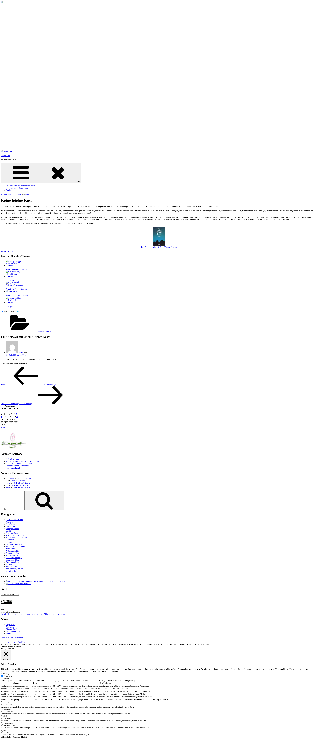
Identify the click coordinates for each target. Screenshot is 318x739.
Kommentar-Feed (13, 631)
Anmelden (10, 627)
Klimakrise (10, 540)
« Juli (3, 427)
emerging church (12, 529)
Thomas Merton (7, 251)
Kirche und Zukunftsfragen (16, 537)
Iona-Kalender (25, 584)
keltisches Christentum (15, 535)
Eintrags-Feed (11, 629)
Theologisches (11, 567)
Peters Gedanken (45, 331)
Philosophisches (12, 555)
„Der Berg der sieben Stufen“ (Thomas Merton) (159, 247)
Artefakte (9, 522)
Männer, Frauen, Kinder (15, 546)
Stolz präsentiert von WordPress (13, 642)
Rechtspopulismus (13, 562)
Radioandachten (12, 560)
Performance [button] (6, 709)
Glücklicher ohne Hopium (16, 459)
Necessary (8, 676)
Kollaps (9, 542)
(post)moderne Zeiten (14, 520)
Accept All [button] (18, 646)
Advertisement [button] (6, 723)
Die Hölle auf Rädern (21, 483)
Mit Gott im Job (12, 549)
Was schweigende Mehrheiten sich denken (22, 461)
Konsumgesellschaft (14, 544)
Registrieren (10, 625)
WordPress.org (12, 633)
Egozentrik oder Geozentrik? (17, 466)
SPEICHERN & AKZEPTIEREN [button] (14, 737)
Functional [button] (5, 702)
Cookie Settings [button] (7, 646)
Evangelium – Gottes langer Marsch (50, 581)
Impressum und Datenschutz (17, 188)
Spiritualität (10, 564)
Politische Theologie (14, 558)
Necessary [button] (5, 674)
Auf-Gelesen (11, 524)
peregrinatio (5, 156)
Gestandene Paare (24, 478)
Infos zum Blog (12, 533)
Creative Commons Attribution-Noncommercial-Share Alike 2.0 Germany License (33, 614)
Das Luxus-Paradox (14, 468)
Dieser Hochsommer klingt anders (19, 463)
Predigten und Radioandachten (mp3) (20, 186)
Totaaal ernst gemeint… (15, 569)
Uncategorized (11, 571)
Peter (27, 194)
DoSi (21, 353)
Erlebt (8, 531)
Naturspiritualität (12, 551)
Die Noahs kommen (19, 481)
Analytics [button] (4, 716)
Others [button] (3, 730)
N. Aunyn (10, 478)
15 (17, 417)
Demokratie (10, 526)
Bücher (9, 190)
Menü (78, 181)
